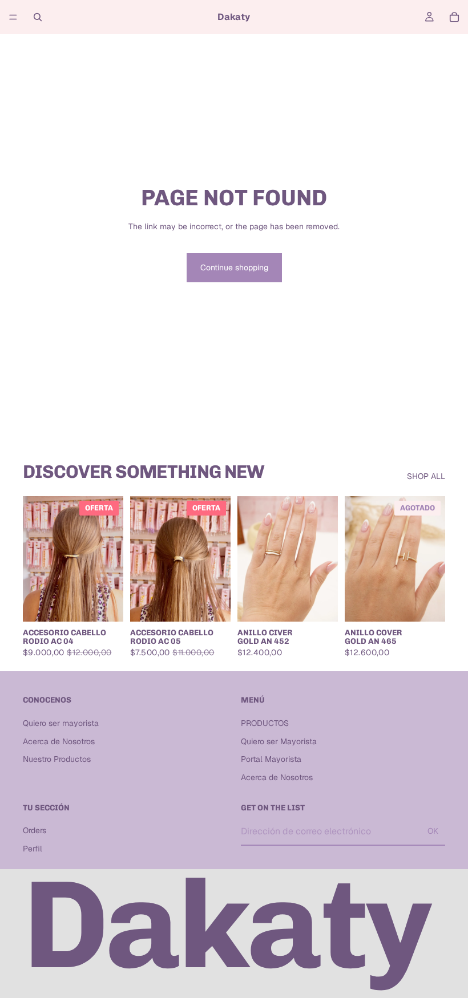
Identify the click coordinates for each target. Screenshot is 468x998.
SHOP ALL (426, 476)
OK (432, 831)
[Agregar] (105, 604)
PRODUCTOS (265, 723)
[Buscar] (37, 17)
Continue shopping (234, 267)
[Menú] (13, 17)
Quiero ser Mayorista (279, 741)
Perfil (32, 848)
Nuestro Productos (57, 759)
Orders (34, 830)
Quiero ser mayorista (61, 723)
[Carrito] (454, 17)
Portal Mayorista (271, 759)
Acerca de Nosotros (59, 741)
